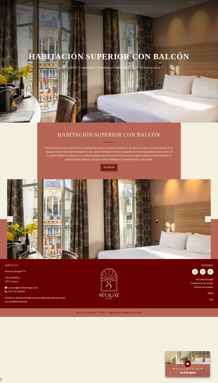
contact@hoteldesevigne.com (23, 287)
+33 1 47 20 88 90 (16, 291)
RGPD (210, 293)
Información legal (204, 279)
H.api (109, 312)
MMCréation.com (133, 312)
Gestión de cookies (203, 287)
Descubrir (109, 114)
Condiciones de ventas (202, 283)
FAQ (211, 299)
